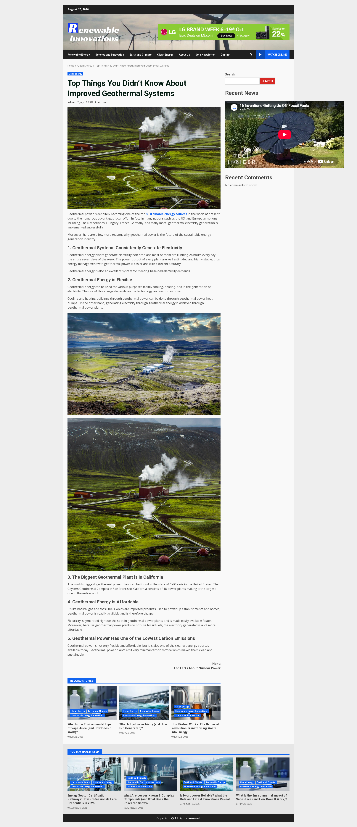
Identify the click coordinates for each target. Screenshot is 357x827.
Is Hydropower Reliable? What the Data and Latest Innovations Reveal (206, 774)
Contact (225, 54)
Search (230, 74)
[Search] (251, 54)
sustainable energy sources (166, 214)
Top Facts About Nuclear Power (197, 666)
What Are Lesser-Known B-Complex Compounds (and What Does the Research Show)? (150, 774)
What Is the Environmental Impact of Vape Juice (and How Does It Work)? (92, 703)
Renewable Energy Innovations (87, 715)
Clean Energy (165, 54)
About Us (184, 54)
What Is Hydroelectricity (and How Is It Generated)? (143, 703)
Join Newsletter (205, 54)
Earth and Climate (141, 54)
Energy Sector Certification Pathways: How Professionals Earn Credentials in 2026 (94, 774)
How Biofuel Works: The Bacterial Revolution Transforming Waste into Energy (196, 703)
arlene (71, 102)
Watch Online (277, 54)
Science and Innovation (109, 54)
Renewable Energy (78, 54)
